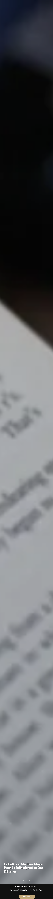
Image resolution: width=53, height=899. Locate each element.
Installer (27, 896)
